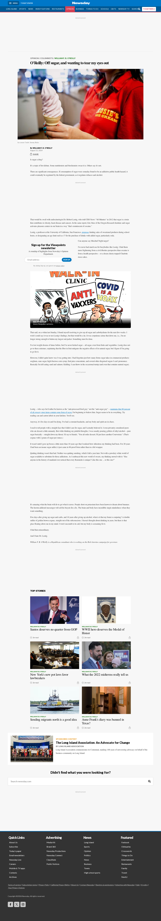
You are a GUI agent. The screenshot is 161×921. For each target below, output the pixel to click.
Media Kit (51, 842)
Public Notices (53, 864)
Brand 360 (51, 846)
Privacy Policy (44, 885)
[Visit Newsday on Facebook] (10, 904)
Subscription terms (29, 885)
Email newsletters (16, 855)
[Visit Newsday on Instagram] (23, 904)
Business (80, 9)
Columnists (46, 58)
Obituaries (126, 846)
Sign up (66, 260)
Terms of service (14, 885)
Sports (22, 9)
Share (36, 154)
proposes (85, 232)
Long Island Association (71, 746)
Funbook (125, 842)
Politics (87, 855)
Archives (13, 877)
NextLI (124, 877)
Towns (87, 868)
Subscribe (13, 846)
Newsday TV (123, 9)
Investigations (42, 9)
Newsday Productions (56, 851)
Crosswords (126, 851)
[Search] (149, 781)
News (30, 9)
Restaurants (58, 9)
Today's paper (15, 851)
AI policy (144, 885)
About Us (13, 842)
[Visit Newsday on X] (16, 904)
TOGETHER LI (149, 9)
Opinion (70, 9)
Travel (124, 872)
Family (124, 868)
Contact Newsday (87, 885)
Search (135, 9)
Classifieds (51, 860)
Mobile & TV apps (17, 868)
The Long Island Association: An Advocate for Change (93, 742)
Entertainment (127, 860)
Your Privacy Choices (16, 888)
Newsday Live (15, 860)
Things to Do (92, 9)
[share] (77, 637)
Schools (105, 9)
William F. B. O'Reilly (64, 58)
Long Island (11, 9)
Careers (12, 864)
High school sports (92, 872)
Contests (13, 872)
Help (138, 885)
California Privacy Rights (60, 885)
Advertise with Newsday (125, 885)
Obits (113, 9)
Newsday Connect (54, 855)
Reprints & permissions (105, 885)
